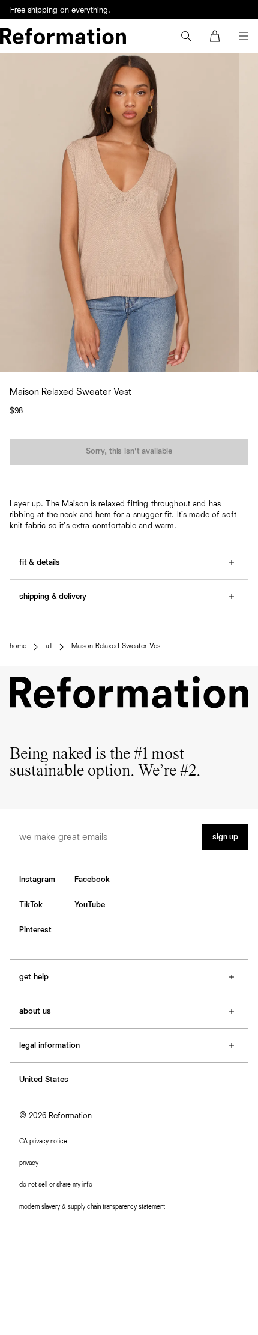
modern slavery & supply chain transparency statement (92, 1206)
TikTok (31, 905)
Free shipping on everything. (60, 10)
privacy (28, 1163)
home (18, 646)
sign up (225, 837)
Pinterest (35, 930)
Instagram (37, 879)
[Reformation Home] (63, 36)
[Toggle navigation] (243, 36)
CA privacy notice (43, 1141)
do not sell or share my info (55, 1184)
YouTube (89, 905)
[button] (186, 36)
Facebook (92, 879)
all (49, 646)
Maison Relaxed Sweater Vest (117, 646)
